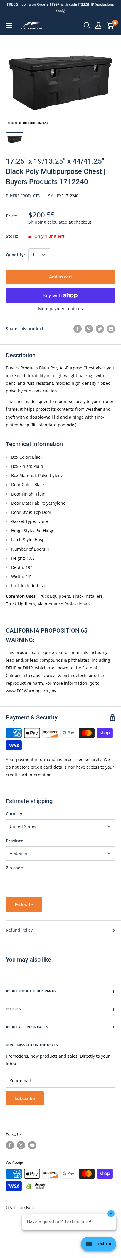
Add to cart (60, 277)
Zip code (14, 868)
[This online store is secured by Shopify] (35, 1186)
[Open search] (87, 25)
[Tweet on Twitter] (100, 329)
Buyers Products (23, 195)
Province (14, 840)
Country (14, 813)
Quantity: (15, 254)
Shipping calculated (48, 222)
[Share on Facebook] (77, 329)
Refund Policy (19, 930)
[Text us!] (98, 1245)
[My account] (98, 25)
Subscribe (25, 1098)
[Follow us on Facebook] (10, 1145)
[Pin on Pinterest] (89, 329)
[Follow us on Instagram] (21, 1145)
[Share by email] (111, 329)
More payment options (60, 308)
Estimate (24, 904)
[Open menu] (9, 25)
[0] (110, 25)
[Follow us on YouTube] (32, 1145)
